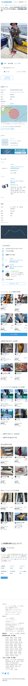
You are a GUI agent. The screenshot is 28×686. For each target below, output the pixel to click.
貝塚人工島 (17, 666)
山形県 (11, 639)
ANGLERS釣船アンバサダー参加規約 (14, 629)
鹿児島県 (12, 655)
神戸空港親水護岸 (14, 663)
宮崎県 (7, 655)
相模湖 (7, 659)
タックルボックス (17, 609)
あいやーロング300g (15, 141)
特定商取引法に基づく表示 (12, 628)
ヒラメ (12, 188)
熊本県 (15, 654)
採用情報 (22, 633)
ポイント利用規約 (9, 626)
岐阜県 (7, 645)
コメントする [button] (22, 71)
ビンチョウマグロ (19, 92)
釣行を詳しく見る (14, 283)
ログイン (19, 612)
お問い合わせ (20, 631)
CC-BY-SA (25, 121)
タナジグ (12, 138)
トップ (7, 606)
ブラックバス (13, 187)
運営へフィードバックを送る (12, 614)
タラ (21, 192)
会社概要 (17, 633)
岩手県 (15, 637)
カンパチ (12, 190)
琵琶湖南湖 (8, 661)
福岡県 (19, 652)
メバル (24, 187)
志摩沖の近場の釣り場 (10, 437)
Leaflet (9, 121)
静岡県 (11, 645)
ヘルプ (7, 618)
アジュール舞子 (9, 669)
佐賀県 (7, 654)
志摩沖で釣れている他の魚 (11, 434)
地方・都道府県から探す (11, 607)
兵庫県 (19, 647)
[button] (3, 107)
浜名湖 (17, 661)
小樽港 (15, 669)
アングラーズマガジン (10, 612)
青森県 (11, 637)
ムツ (20, 190)
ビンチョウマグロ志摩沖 (7, 128)
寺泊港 (20, 664)
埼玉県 (15, 640)
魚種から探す (8, 609)
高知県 (15, 652)
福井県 (11, 644)
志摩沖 (12, 103)
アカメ (12, 193)
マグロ (12, 92)
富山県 (20, 642)
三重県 (19, 645)
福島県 (15, 639)
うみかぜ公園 (13, 659)
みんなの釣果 (13, 606)
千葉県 (19, 640)
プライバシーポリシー (10, 620)
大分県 (19, 654)
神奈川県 (12, 642)
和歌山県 (12, 649)
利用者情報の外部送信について (13, 625)
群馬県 (11, 640)
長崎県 (11, 654)
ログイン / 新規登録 (18, 2)
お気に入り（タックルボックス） (13, 611)
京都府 (11, 647)
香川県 (7, 652)
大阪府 (15, 647)
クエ (11, 192)
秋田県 (7, 639)
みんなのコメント (9, 67)
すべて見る (14, 334)
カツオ (23, 190)
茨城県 (19, 639)
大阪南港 (7, 668)
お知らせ (12, 633)
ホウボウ (17, 190)
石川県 (7, 644)
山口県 (15, 650)
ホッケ (18, 192)
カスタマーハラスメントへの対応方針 (14, 623)
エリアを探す (20, 606)
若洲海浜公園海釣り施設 (11, 664)
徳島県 (19, 650)
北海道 (7, 637)
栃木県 (7, 640)
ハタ (15, 188)
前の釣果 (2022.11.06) (7, 77)
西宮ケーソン (14, 668)
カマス (18, 188)
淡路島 (7, 663)
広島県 (11, 650)
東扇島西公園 (20, 659)
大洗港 (7, 666)
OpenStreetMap (15, 121)
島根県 (20, 649)
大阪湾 (21, 661)
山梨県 (15, 644)
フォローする (4, 577)
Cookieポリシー (9, 621)
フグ (24, 192)
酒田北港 (12, 666)
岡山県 (7, 650)
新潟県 (16, 642)
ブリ (11, 172)
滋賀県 (7, 647)
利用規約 (12, 618)
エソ (21, 188)
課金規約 (21, 628)
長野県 (19, 644)
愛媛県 (11, 652)
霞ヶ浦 (13, 661)
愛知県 (15, 645)
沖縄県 (16, 655)
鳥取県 (16, 649)
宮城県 (19, 637)
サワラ (20, 187)
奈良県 (7, 649)
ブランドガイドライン (10, 631)
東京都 (7, 642)
